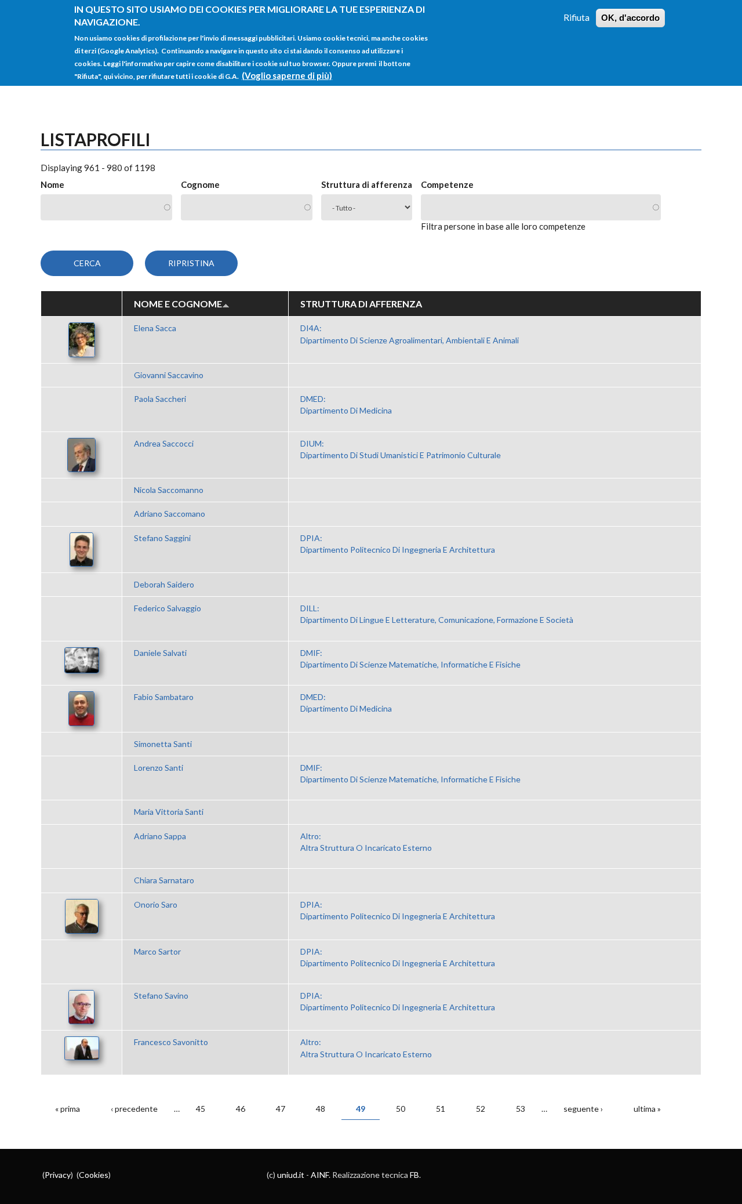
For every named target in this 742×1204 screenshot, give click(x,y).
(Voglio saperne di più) (287, 75)
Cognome (200, 184)
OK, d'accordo (630, 18)
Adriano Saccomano (169, 513)
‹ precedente (134, 1109)
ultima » (647, 1109)
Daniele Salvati (160, 653)
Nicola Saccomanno (168, 490)
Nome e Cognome (178, 303)
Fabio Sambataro (164, 697)
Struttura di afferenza (366, 184)
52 (480, 1109)
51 (440, 1109)
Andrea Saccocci (164, 443)
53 (520, 1109)
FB (414, 1175)
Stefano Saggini (162, 538)
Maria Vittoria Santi (168, 812)
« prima (67, 1109)
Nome (52, 184)
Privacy (58, 1175)
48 (320, 1109)
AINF (320, 1175)
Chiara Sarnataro (164, 880)
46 (240, 1109)
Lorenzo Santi (158, 768)
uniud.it (290, 1175)
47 (280, 1109)
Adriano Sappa (160, 836)
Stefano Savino (161, 995)
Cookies (93, 1175)
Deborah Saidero (164, 584)
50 (400, 1109)
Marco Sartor (157, 951)
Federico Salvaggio (167, 608)
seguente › (583, 1109)
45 (200, 1109)
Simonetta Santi (163, 744)
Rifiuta (576, 17)
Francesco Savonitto (171, 1042)
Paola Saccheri (160, 399)
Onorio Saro (155, 904)
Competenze (447, 184)
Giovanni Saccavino (168, 375)
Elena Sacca (155, 328)
